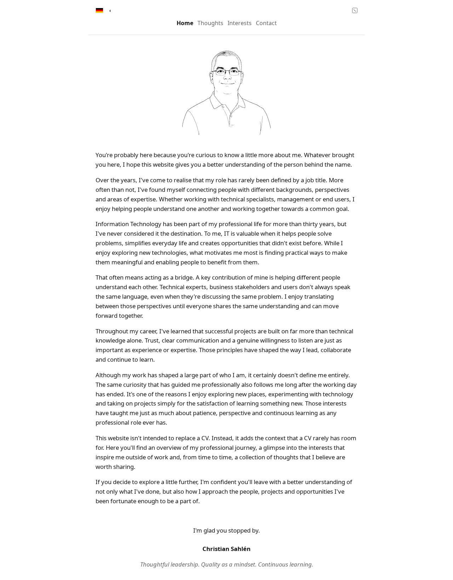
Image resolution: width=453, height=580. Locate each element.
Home (185, 23)
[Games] (354, 10)
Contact (266, 23)
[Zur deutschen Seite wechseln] (99, 10)
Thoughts (210, 23)
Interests (240, 23)
